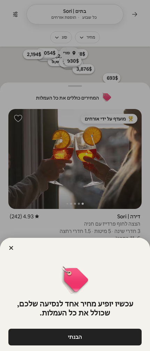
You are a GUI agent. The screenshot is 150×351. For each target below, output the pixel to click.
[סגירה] (11, 248)
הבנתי (75, 337)
